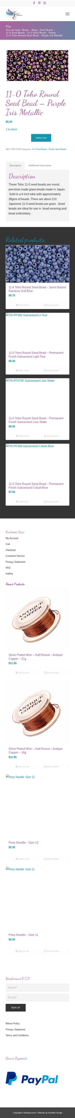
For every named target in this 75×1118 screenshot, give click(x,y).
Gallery (9, 573)
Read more (23, 305)
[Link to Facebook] (34, 3)
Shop (8, 26)
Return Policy (13, 1023)
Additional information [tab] (40, 165)
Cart (8, 544)
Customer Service (15, 556)
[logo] (31, 14)
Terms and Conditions (17, 1035)
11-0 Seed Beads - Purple (43, 149)
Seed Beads (61, 149)
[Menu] (67, 13)
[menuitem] (67, 13)
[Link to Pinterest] (39, 3)
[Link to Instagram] (44, 3)
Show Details (52, 305)
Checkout (11, 550)
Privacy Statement (15, 562)
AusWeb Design (55, 1113)
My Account (12, 538)
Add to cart (41, 138)
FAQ (8, 567)
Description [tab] (15, 165)
